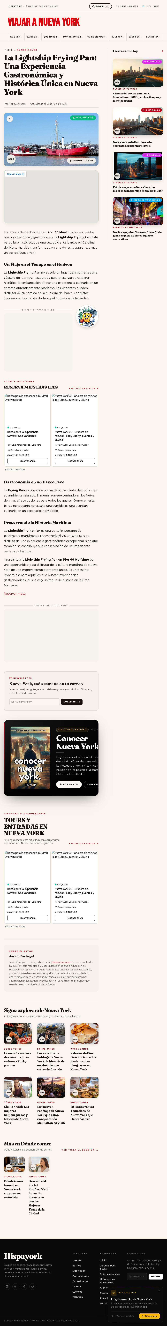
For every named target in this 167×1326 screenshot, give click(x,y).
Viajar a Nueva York (44, 22)
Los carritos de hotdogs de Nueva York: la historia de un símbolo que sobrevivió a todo (51, 1061)
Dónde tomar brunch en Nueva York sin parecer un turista (13, 1189)
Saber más (94, 784)
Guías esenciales (110, 1274)
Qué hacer (50, 37)
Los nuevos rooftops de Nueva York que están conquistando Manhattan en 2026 (51, 1115)
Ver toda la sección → (80, 1150)
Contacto (105, 1293)
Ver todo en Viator (82, 389)
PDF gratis (70, 784)
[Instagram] (7, 1286)
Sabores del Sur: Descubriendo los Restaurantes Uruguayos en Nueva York (83, 1061)
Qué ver (15, 37)
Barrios (32, 37)
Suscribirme (72, 702)
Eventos (134, 37)
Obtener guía (150, 1316)
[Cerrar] (159, 1291)
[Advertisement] (38, 342)
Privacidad (106, 1298)
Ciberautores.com (61, 962)
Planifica (152, 37)
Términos (105, 1303)
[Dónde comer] (10, 118)
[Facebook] (24, 1286)
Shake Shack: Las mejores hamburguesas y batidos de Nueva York (16, 1115)
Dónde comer (72, 37)
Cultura (116, 37)
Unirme (155, 1276)
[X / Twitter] (32, 1286)
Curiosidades (96, 37)
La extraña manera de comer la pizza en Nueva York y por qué (17, 1059)
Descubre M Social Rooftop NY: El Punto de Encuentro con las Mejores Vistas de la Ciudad (39, 1197)
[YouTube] (15, 1286)
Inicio (8, 50)
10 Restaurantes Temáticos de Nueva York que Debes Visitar (82, 1113)
